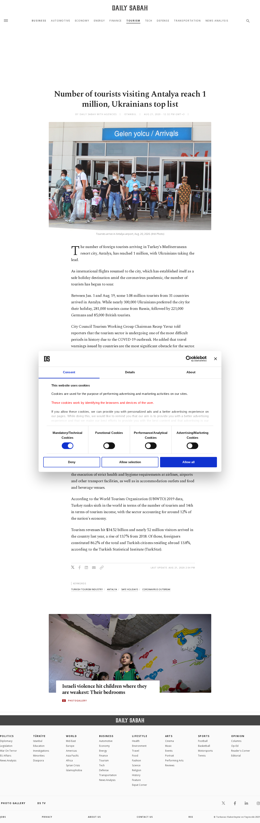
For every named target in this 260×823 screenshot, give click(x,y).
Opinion (238, 736)
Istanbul (37, 741)
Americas (71, 750)
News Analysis (217, 21)
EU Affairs (5, 755)
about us (94, 816)
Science (136, 765)
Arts (169, 736)
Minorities (38, 755)
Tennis (202, 755)
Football (203, 741)
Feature (136, 780)
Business (39, 21)
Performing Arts (174, 760)
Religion (136, 770)
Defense (163, 21)
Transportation (187, 21)
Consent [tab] (69, 372)
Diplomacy (6, 741)
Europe (70, 746)
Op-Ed (234, 746)
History (136, 775)
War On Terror (8, 750)
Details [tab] (130, 372)
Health (136, 741)
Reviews (169, 765)
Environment (139, 746)
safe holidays (129, 589)
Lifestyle (139, 736)
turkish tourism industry (87, 589)
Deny (71, 462)
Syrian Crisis (73, 765)
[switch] (109, 446)
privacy (47, 816)
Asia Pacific (72, 755)
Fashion (136, 760)
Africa (69, 760)
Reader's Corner (240, 750)
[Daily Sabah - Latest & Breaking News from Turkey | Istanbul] (130, 7)
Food (135, 755)
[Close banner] (215, 358)
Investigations (41, 750)
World (71, 736)
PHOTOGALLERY (77, 700)
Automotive (60, 21)
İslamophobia (74, 770)
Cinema (169, 741)
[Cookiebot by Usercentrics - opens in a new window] (189, 359)
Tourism (133, 21)
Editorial (236, 755)
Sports (204, 736)
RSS (190, 816)
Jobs (3, 816)
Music (168, 746)
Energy (99, 21)
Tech (148, 21)
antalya (112, 589)
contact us (145, 816)
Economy (82, 21)
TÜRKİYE (39, 736)
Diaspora (38, 760)
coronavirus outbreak (156, 589)
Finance (115, 21)
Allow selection (130, 462)
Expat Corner (139, 785)
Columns (236, 741)
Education (38, 746)
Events (168, 750)
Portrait (169, 755)
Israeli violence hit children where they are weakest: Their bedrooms (104, 689)
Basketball (204, 746)
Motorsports (205, 750)
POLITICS (7, 736)
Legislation (6, 746)
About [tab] (190, 372)
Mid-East (71, 741)
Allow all (188, 462)
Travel (135, 750)
